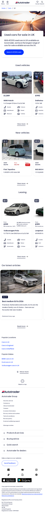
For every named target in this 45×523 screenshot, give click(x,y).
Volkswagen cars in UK (10, 365)
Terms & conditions (9, 416)
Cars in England (7, 345)
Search (42, 4)
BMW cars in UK (8, 359)
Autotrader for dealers (16, 451)
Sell (7, 4)
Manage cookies (8, 425)
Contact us (6, 403)
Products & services (15, 433)
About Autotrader (8, 406)
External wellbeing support (11, 421)
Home (4, 8)
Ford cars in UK (7, 362)
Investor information (9, 411)
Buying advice (13, 439)
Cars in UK (5, 342)
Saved (37, 4)
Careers (5, 408)
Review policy (7, 418)
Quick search (12, 445)
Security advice (8, 400)
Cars (9, 8)
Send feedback (10, 463)
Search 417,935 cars (14, 52)
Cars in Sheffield (8, 349)
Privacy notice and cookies (11, 413)
